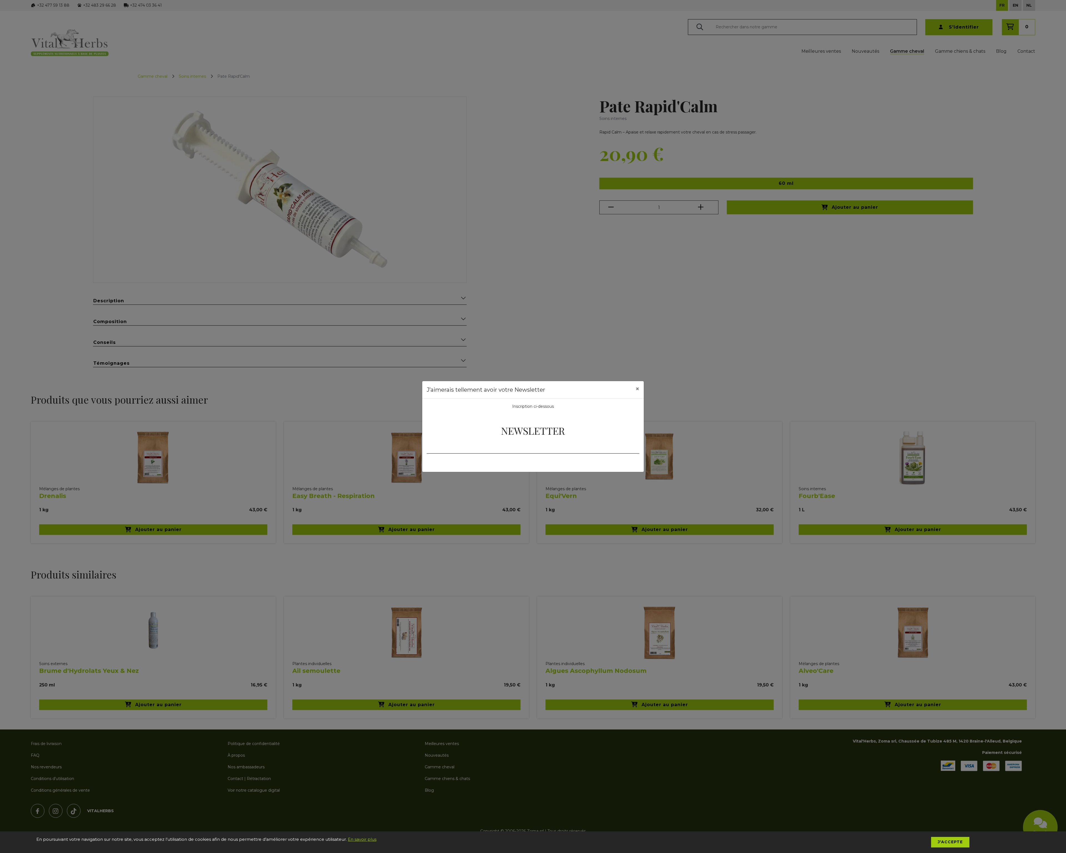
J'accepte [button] (950, 841)
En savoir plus (362, 839)
